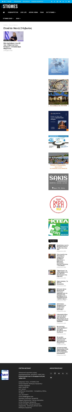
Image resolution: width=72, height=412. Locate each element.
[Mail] (60, 1)
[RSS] (63, 1)
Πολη (42, 12)
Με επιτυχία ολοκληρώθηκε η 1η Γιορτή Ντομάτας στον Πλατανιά (62, 329)
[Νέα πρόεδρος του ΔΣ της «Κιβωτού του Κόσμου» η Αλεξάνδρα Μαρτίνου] (14, 36)
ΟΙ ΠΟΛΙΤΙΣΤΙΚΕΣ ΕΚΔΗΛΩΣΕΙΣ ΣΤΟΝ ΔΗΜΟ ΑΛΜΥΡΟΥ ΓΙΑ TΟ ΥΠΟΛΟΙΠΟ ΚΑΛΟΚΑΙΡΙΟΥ (62, 350)
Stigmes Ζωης (7, 18)
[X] (66, 1)
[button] (51, 1)
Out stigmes (50, 12)
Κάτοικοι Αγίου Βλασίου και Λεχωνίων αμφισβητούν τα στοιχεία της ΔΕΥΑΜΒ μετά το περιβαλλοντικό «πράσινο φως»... (62, 294)
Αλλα (17, 18)
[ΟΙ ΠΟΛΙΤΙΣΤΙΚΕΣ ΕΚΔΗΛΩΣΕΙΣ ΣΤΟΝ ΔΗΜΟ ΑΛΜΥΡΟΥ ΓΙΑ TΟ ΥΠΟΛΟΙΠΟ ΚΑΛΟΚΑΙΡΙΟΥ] (51, 349)
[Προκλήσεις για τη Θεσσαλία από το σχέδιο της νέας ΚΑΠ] (51, 246)
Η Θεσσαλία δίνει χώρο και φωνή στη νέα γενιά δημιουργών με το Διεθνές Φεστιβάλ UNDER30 (62, 318)
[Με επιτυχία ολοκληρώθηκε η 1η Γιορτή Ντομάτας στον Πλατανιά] (51, 328)
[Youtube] (69, 1)
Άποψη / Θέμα (7, 40)
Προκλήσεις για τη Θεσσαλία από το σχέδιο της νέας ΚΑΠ (62, 247)
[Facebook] (54, 1)
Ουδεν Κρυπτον (13, 12)
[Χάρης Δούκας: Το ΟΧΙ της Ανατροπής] (51, 283)
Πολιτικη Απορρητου (37, 1)
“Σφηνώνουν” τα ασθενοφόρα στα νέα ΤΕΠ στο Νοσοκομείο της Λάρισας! (62, 273)
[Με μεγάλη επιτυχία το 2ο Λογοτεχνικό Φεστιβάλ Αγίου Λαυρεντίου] (51, 338)
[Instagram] (57, 1)
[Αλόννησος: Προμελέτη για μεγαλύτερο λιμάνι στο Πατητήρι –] (51, 305)
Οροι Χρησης (26, 1)
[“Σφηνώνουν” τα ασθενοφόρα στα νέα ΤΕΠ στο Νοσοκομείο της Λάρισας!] (51, 272)
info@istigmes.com (27, 396)
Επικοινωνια (17, 1)
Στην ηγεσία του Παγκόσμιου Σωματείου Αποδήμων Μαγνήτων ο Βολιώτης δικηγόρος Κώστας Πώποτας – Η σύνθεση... (62, 260)
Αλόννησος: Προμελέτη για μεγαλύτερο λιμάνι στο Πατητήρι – (61, 306)
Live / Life (23, 12)
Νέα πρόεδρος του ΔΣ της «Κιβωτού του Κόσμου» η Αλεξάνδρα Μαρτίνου (12, 45)
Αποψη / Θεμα (33, 12)
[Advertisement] (58, 45)
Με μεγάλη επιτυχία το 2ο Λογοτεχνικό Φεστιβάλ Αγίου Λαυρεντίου (62, 340)
